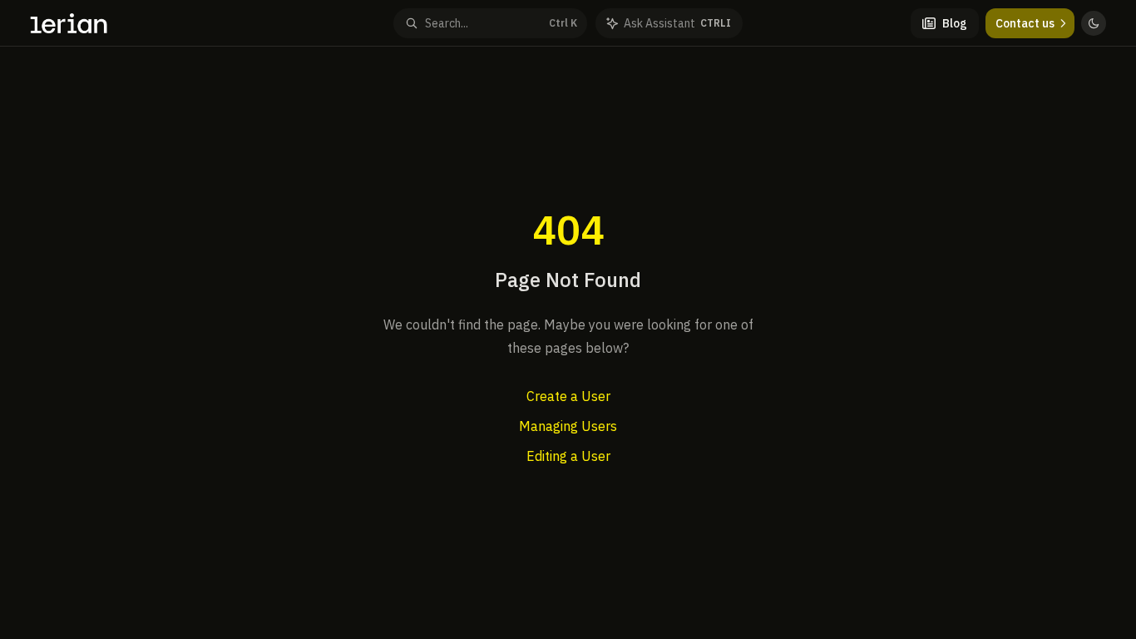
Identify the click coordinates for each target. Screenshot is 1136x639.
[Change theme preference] (1093, 23)
